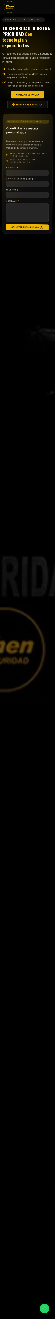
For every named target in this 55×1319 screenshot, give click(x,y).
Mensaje (12, 201)
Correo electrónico (21, 179)
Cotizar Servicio (27, 94)
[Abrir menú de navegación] (49, 7)
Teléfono (13, 190)
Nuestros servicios (29, 104)
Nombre (12, 168)
